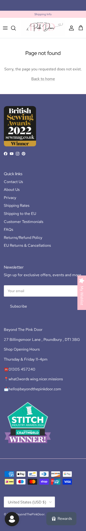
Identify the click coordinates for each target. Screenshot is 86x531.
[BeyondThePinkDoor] (43, 28)
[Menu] (5, 28)
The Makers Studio (63, 7)
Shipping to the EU (20, 213)
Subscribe (18, 306)
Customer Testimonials (23, 221)
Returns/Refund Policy (23, 237)
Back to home (43, 78)
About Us (12, 189)
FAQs (8, 229)
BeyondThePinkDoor (30, 514)
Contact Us (13, 181)
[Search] (16, 28)
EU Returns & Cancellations (27, 245)
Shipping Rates (16, 205)
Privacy (10, 197)
